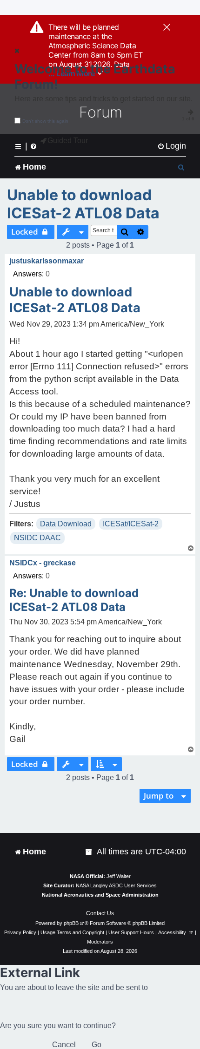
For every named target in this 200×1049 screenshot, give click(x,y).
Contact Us (100, 913)
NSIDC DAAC (37, 538)
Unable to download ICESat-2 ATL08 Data (83, 204)
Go (96, 1045)
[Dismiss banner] (166, 28)
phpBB (71, 923)
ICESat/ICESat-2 (131, 524)
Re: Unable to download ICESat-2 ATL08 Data (74, 600)
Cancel (64, 1045)
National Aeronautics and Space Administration (100, 895)
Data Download (66, 524)
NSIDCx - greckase (42, 563)
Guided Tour (67, 140)
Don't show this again (45, 121)
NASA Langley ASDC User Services (116, 885)
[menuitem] (171, 146)
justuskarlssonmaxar (46, 261)
